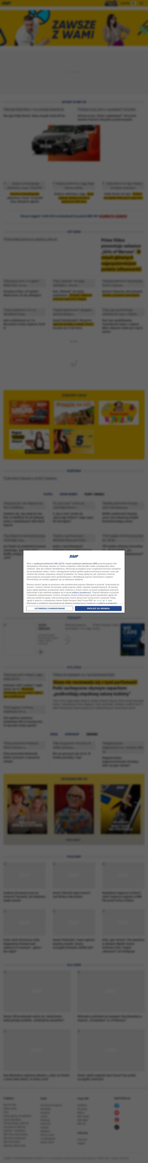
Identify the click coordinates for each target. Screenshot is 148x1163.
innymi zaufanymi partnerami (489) (82, 563)
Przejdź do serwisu (98, 608)
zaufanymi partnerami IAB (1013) (49, 563)
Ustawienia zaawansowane (50, 608)
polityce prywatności (81, 592)
